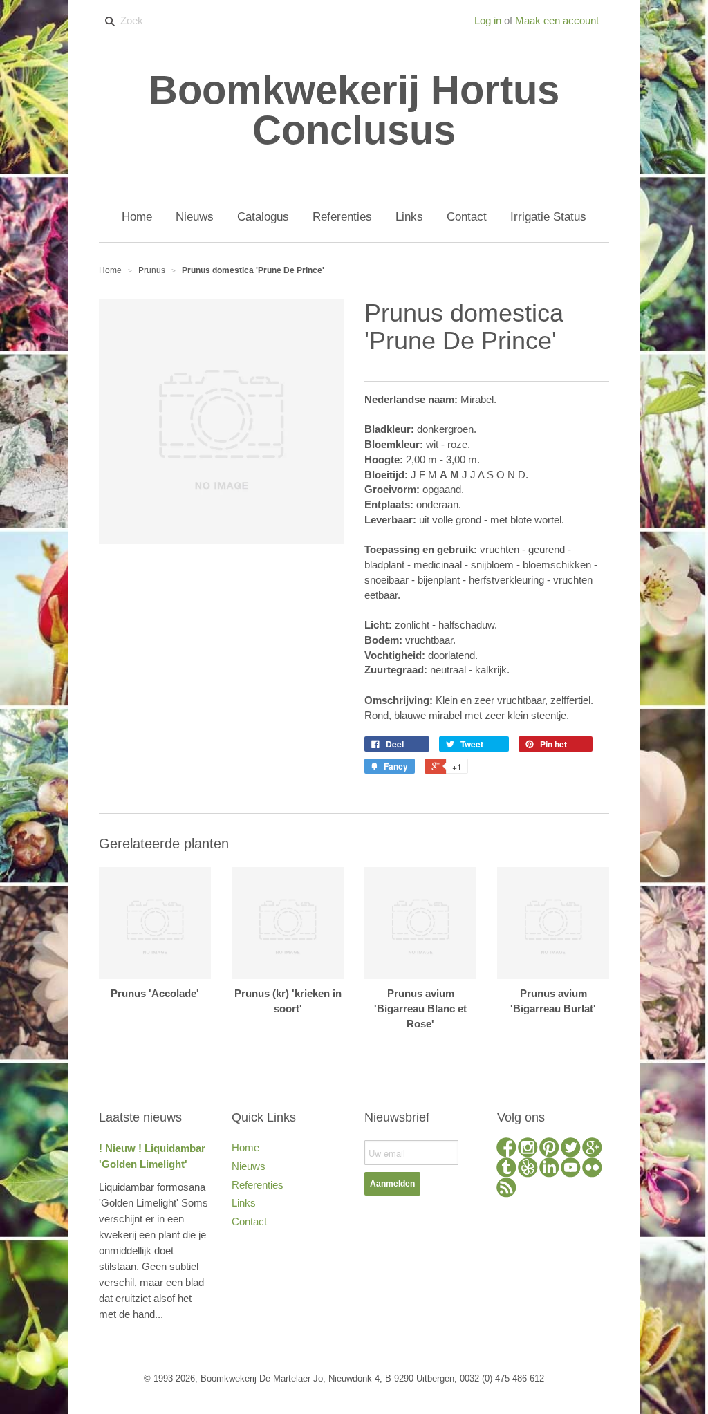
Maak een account (557, 20)
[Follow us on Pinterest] (549, 1149)
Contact (249, 1221)
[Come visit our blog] (506, 1169)
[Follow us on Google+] (592, 1149)
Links (244, 1203)
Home (245, 1147)
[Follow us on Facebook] (506, 1149)
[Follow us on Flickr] (592, 1169)
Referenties (257, 1185)
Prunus (151, 270)
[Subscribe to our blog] (506, 1189)
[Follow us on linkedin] (549, 1169)
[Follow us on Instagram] (528, 1149)
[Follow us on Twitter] (571, 1149)
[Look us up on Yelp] (528, 1169)
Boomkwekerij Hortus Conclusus (354, 110)
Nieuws (249, 1166)
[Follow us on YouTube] (571, 1169)
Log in (487, 20)
